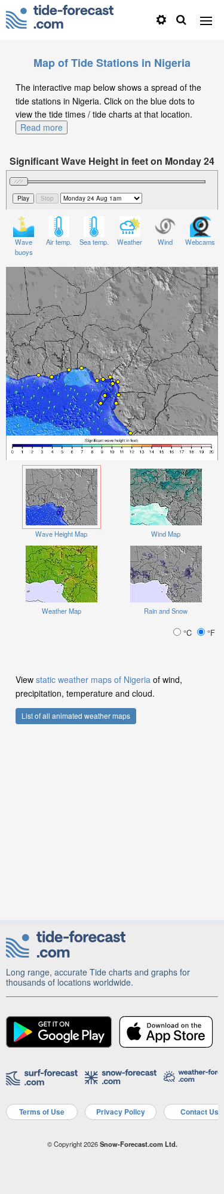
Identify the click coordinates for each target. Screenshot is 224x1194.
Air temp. (59, 242)
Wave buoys (24, 247)
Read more (41, 127)
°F (210, 632)
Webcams (200, 242)
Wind (165, 242)
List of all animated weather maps (76, 715)
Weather (129, 242)
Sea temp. (94, 242)
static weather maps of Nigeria (93, 679)
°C (187, 632)
